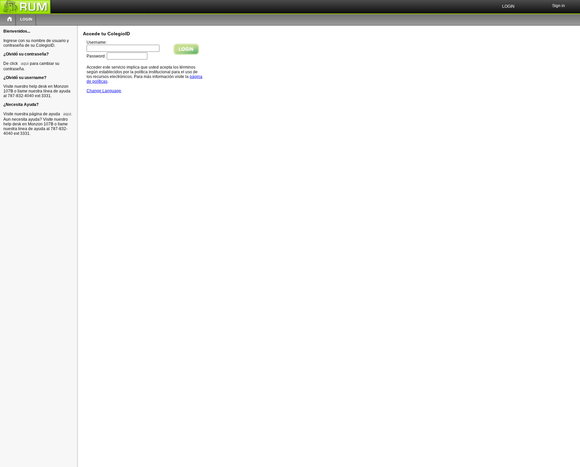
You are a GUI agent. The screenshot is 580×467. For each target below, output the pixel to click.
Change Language (104, 90)
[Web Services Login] (9, 19)
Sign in (558, 5)
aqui (25, 63)
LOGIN (26, 19)
